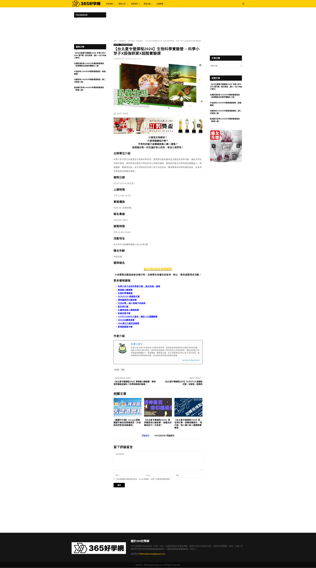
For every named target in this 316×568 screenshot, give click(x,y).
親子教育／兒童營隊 (119, 44)
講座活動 (147, 3)
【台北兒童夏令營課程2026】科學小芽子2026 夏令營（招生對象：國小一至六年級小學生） (90, 55)
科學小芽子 (120, 59)
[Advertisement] (158, 24)
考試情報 (109, 3)
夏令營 (116, 369)
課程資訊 (134, 3)
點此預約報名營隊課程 (158, 269)
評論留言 (146, 436)
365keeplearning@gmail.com (152, 554)
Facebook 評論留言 (164, 436)
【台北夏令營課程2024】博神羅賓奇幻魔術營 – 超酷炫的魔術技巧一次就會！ (158, 422)
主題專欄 (159, 3)
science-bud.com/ (191, 360)
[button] (158, 126)
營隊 (123, 369)
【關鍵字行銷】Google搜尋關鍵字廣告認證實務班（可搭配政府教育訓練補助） (127, 422)
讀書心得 (121, 3)
